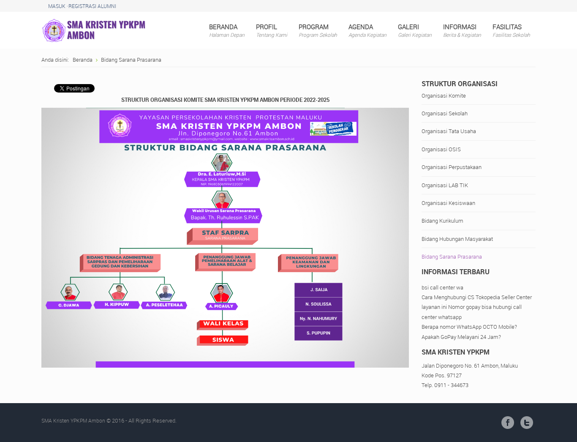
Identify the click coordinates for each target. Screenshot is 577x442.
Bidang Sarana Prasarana (452, 256)
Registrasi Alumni (92, 6)
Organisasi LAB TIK (445, 185)
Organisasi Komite (444, 95)
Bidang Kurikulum (442, 220)
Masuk (56, 6)
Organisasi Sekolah (445, 113)
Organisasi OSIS (441, 149)
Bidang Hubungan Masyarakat (457, 239)
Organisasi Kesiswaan (448, 203)
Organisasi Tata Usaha (449, 131)
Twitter (526, 422)
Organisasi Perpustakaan (452, 167)
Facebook (507, 422)
